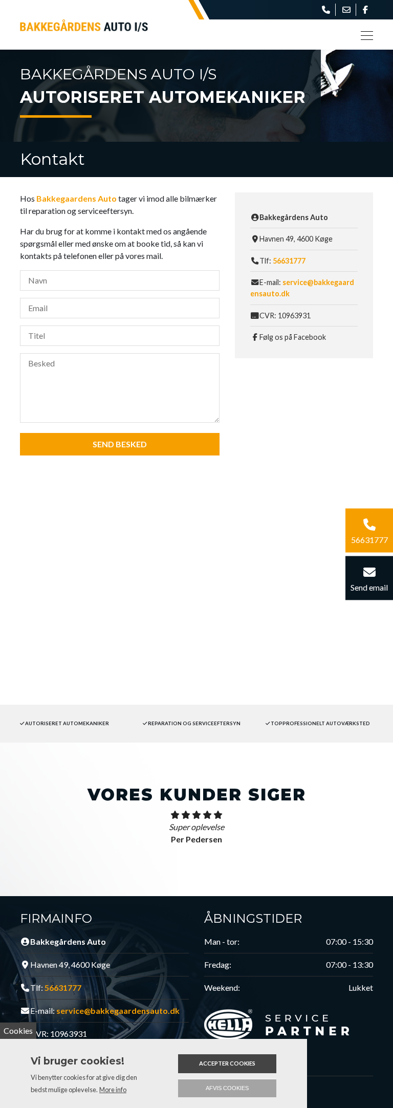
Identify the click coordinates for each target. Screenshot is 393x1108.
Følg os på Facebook (292, 337)
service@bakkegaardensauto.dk (118, 1010)
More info (112, 1089)
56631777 (289, 260)
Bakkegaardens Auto (76, 198)
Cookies (18, 1030)
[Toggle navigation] (364, 34)
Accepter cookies (227, 1063)
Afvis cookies (227, 1088)
